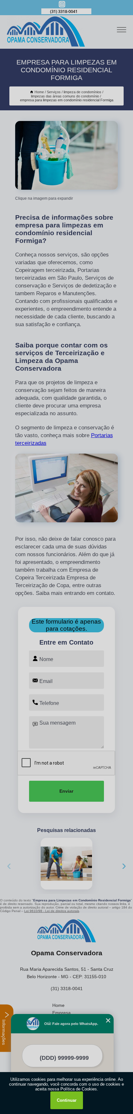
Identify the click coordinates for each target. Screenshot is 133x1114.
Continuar (67, 1100)
